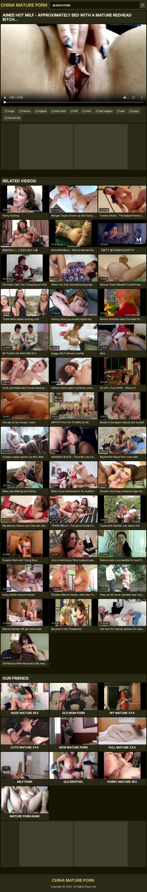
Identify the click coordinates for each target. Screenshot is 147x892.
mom (88, 110)
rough (11, 110)
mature (26, 110)
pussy (135, 110)
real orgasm (105, 110)
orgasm (42, 110)
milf (76, 110)
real (122, 110)
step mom (60, 110)
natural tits (14, 117)
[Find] (142, 5)
